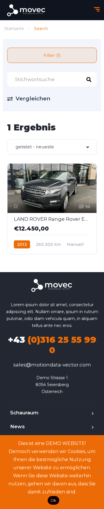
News (17, 426)
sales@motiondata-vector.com (52, 365)
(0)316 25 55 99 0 (52, 344)
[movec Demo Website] (26, 10)
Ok (54, 500)
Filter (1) (52, 55)
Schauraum (24, 413)
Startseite (14, 28)
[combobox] (52, 147)
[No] (97, 472)
